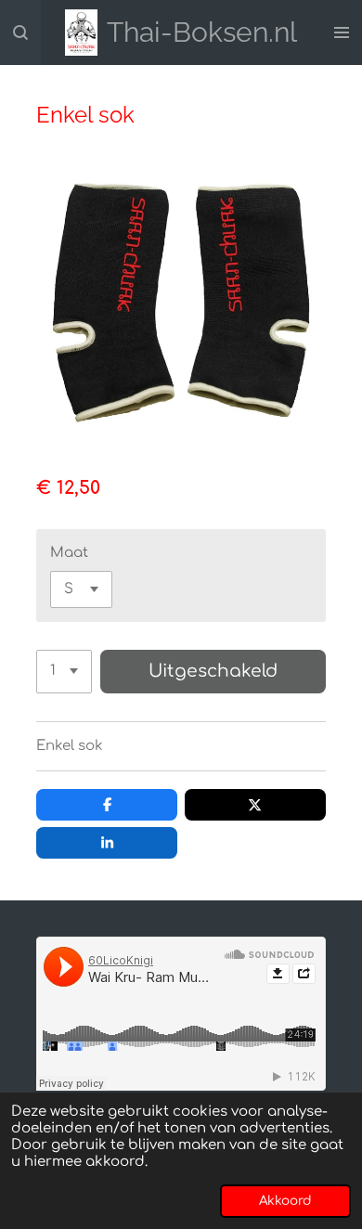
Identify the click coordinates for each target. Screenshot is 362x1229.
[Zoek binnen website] (20, 32)
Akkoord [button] (285, 1201)
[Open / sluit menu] (341, 32)
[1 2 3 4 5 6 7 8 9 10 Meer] (64, 671)
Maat (69, 553)
